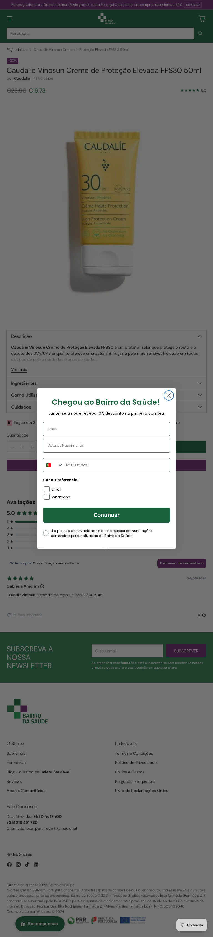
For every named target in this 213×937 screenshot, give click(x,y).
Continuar (106, 515)
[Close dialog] (169, 395)
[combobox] (53, 465)
